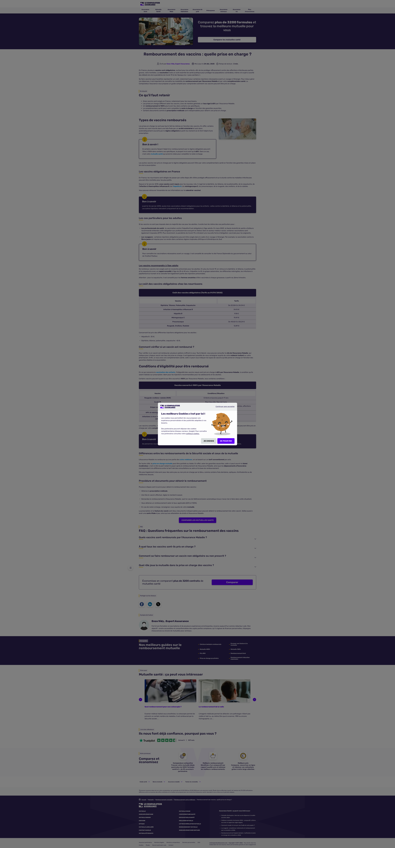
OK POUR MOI (226, 441)
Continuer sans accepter (223, 407)
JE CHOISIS (209, 441)
